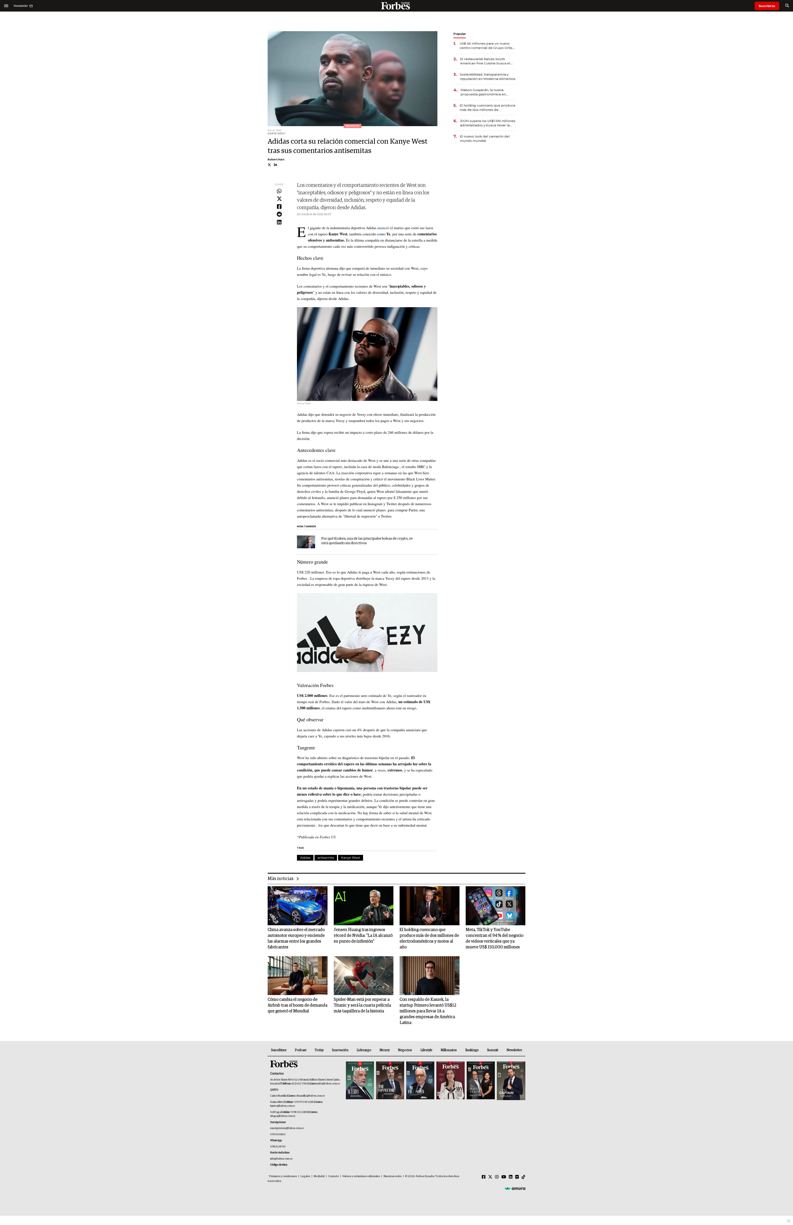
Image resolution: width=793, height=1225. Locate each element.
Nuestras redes (392, 1176)
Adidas (305, 858)
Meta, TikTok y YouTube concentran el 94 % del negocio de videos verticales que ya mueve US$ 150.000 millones (494, 938)
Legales (305, 1176)
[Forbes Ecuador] (396, 5)
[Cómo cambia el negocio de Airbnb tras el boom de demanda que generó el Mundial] (298, 975)
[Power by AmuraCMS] (515, 1188)
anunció (383, 227)
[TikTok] (523, 1177)
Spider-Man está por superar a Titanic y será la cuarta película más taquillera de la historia (362, 1005)
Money (385, 1050)
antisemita (326, 858)
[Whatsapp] (279, 191)
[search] (787, 5)
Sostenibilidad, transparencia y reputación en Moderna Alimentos (487, 76)
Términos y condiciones (283, 1176)
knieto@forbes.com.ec (282, 1106)
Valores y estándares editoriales (361, 1176)
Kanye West (350, 858)
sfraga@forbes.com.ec (283, 1116)
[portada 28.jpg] (450, 1080)
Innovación (340, 1050)
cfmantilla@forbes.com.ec (310, 1096)
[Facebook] (279, 207)
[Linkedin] (279, 222)
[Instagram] (497, 1177)
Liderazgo (364, 1050)
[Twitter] (279, 199)
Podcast (300, 1050)
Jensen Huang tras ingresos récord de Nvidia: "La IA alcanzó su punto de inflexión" (363, 935)
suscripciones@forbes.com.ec (287, 1128)
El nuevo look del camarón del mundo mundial (485, 138)
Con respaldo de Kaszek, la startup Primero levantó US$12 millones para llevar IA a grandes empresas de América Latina (428, 1011)
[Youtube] (503, 1177)
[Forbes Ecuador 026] (510, 1080)
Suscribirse (767, 6)
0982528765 (278, 1146)
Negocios (405, 1050)
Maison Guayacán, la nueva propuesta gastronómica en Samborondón (483, 92)
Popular (459, 34)
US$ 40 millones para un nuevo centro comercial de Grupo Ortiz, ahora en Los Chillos (486, 45)
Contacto (333, 1176)
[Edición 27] (481, 1080)
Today (319, 1050)
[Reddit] (279, 214)
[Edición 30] (390, 1080)
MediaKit (319, 1176)
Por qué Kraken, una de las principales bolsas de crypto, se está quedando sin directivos (367, 541)
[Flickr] (517, 1177)
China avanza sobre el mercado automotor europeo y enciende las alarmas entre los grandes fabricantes (296, 938)
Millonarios (449, 1050)
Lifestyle (426, 1050)
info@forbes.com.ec (328, 1083)
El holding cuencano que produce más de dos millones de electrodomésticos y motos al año (487, 107)
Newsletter (514, 1050)
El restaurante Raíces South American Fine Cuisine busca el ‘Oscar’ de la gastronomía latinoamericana (485, 61)
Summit (492, 1050)
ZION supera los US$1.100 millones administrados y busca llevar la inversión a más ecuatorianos (487, 123)
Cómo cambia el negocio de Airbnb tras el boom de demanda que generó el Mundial (297, 1005)
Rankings (472, 1050)
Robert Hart (276, 159)
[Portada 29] (420, 1080)
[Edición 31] (360, 1080)
